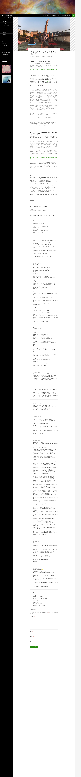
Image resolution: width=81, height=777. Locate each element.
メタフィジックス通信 (7, 15)
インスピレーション (5, 54)
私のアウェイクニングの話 (6, 52)
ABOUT (44, 15)
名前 (31, 631)
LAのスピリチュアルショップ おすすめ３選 (38, 206)
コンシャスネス (4, 23)
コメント (32, 616)
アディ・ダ (47, 81)
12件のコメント (49, 56)
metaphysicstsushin (41, 56)
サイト (31, 641)
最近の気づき (69, 15)
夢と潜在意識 (4, 32)
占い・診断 (3, 30)
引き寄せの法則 (4, 34)
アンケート (3, 41)
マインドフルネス (4, 45)
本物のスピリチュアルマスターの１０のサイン (38, 210)
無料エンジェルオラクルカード (51, 15)
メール (32, 636)
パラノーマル (4, 36)
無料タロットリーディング (62, 15)
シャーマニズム (4, 43)
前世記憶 (3, 47)
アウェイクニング (4, 21)
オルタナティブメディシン (6, 25)
